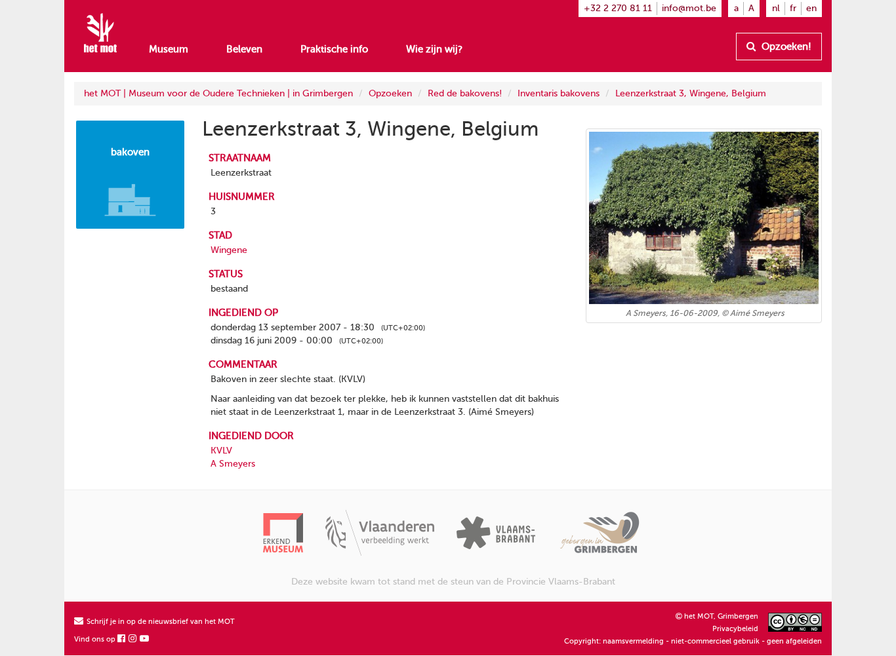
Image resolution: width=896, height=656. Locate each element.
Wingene (229, 250)
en (811, 8)
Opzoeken (390, 93)
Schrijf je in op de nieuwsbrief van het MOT (160, 621)
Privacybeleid (735, 629)
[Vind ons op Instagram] (133, 639)
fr (793, 8)
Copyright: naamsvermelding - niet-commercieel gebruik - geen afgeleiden (693, 641)
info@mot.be (689, 8)
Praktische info (334, 49)
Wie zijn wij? (434, 49)
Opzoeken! (785, 46)
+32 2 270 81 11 (618, 8)
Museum (168, 49)
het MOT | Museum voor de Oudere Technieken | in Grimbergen (218, 93)
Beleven (244, 49)
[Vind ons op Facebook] (122, 639)
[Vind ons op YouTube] (145, 639)
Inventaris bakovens (559, 93)
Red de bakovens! (465, 93)
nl (776, 8)
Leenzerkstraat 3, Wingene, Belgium (690, 93)
